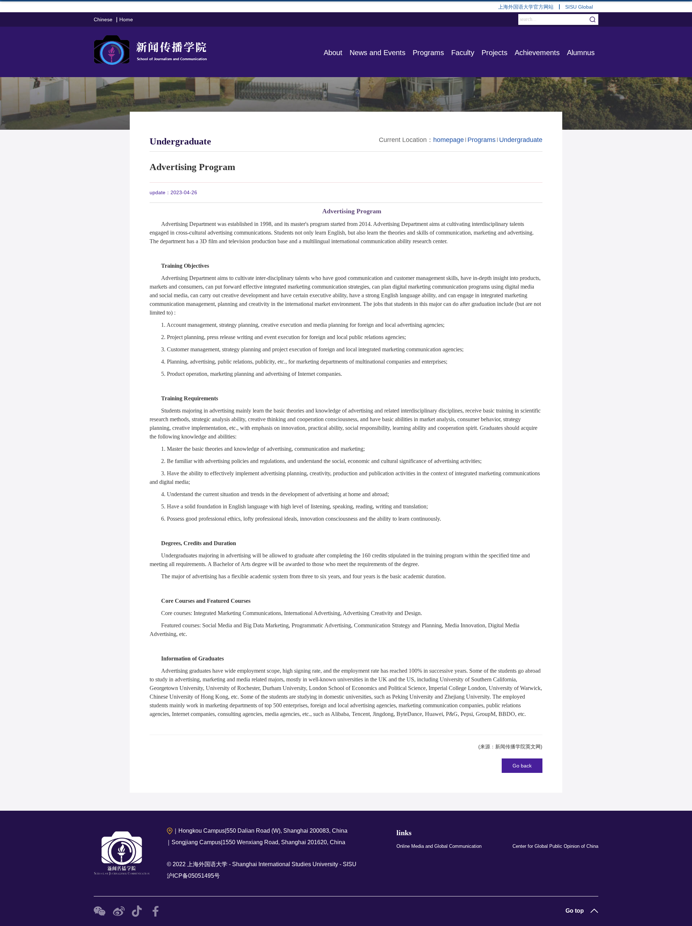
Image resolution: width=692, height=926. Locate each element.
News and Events (377, 53)
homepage (448, 139)
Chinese (103, 19)
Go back (522, 766)
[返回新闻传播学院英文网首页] (152, 48)
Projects (494, 53)
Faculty (462, 53)
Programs (428, 53)
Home (126, 19)
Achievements (537, 53)
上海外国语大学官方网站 (526, 6)
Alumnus (581, 53)
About (333, 53)
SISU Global (579, 6)
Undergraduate (520, 139)
